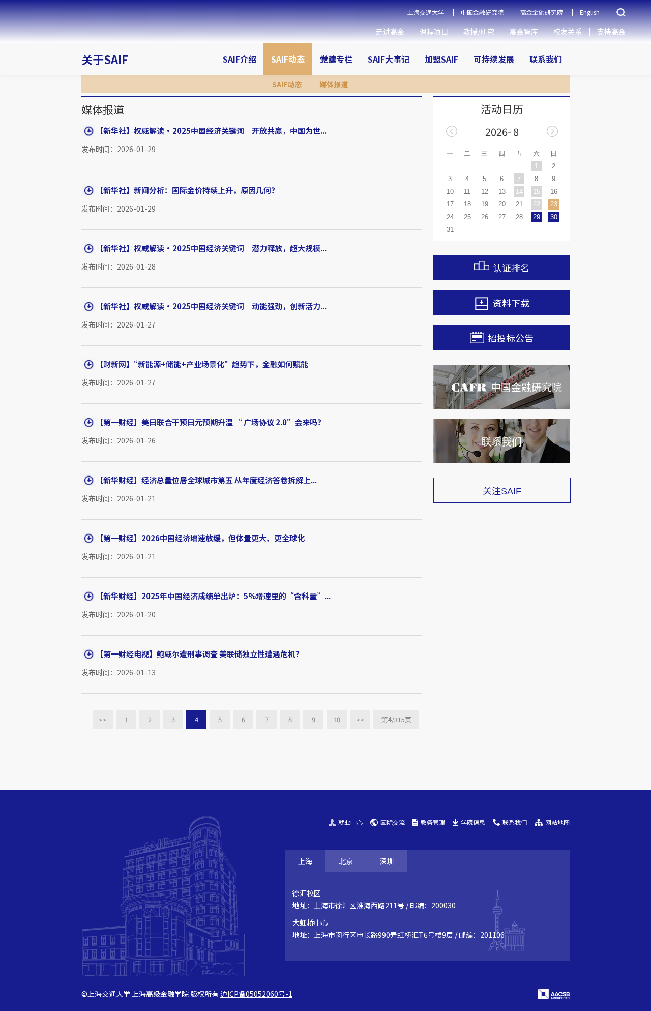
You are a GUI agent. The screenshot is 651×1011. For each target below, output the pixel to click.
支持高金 (611, 31)
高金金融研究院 (541, 12)
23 (553, 204)
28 (519, 217)
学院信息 (473, 822)
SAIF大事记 (388, 59)
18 (467, 204)
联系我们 (545, 59)
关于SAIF (104, 59)
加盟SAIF (441, 59)
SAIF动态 (288, 59)
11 (467, 191)
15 (536, 191)
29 (536, 217)
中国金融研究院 (482, 12)
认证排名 (511, 267)
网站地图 (557, 822)
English (590, 12)
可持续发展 (494, 59)
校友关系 (567, 31)
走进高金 (390, 31)
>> (360, 719)
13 (502, 191)
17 (450, 204)
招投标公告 (511, 337)
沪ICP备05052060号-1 (256, 994)
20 (502, 204)
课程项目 (434, 31)
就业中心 (350, 822)
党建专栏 (336, 59)
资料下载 (511, 302)
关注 (502, 490)
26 (484, 217)
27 (502, 217)
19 (484, 204)
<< (103, 719)
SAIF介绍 (239, 59)
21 (519, 204)
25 (467, 217)
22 (536, 204)
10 (336, 719)
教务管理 (433, 822)
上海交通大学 (425, 12)
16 (553, 191)
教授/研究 (478, 31)
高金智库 (524, 31)
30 (553, 217)
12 (484, 191)
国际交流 (392, 822)
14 (519, 191)
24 (450, 217)
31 (450, 229)
